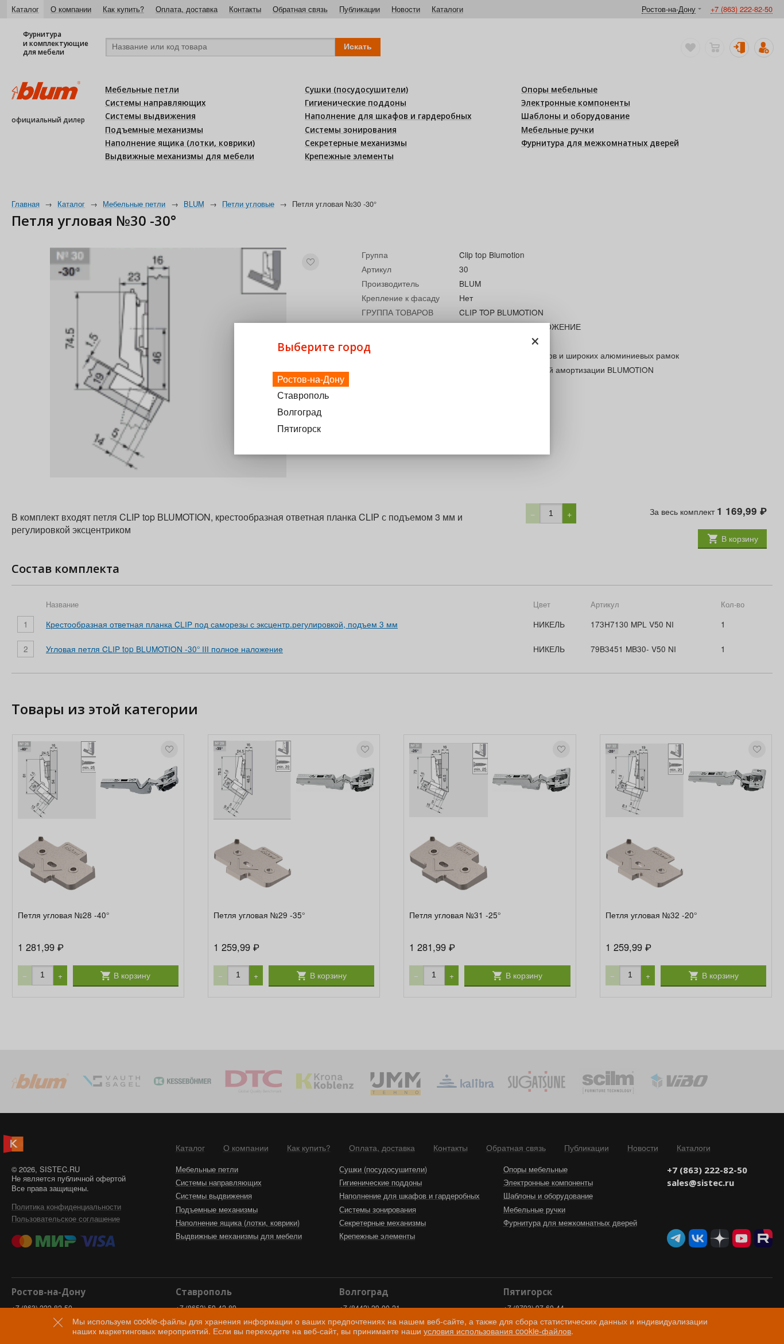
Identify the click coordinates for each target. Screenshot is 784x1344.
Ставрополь (303, 395)
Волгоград (299, 411)
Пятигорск (299, 428)
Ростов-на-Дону (310, 379)
